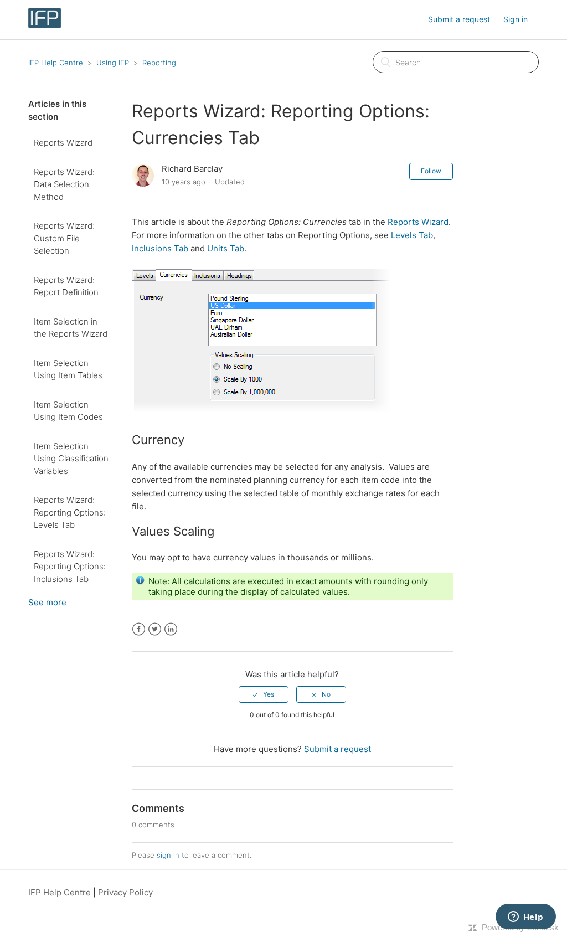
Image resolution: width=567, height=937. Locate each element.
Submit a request (459, 19)
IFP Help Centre (55, 62)
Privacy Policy (125, 892)
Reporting (159, 62)
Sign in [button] (515, 19)
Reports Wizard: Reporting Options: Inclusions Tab (70, 566)
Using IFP (112, 62)
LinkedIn (171, 629)
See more (47, 602)
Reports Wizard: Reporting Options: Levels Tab (70, 512)
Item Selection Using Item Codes (68, 411)
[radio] (263, 694)
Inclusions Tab (160, 248)
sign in (168, 855)
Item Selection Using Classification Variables (71, 458)
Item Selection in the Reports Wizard (70, 327)
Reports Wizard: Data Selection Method (64, 184)
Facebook (139, 629)
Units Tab (225, 248)
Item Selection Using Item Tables (68, 369)
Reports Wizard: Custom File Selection (64, 238)
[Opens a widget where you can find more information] (525, 917)
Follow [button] (431, 171)
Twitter (155, 629)
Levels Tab (412, 235)
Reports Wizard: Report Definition (66, 286)
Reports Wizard (63, 142)
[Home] (44, 25)
